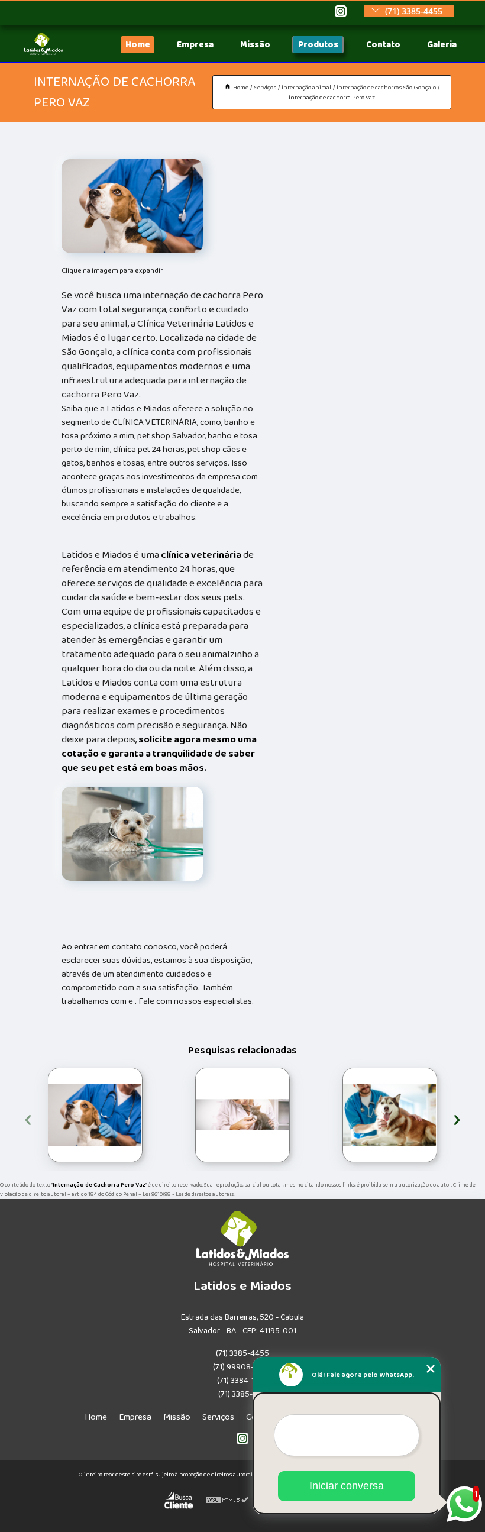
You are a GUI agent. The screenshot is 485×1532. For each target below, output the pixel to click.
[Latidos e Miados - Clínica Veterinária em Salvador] (43, 52)
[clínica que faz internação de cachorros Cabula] (389, 1115)
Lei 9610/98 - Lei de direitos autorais (188, 1194)
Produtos (318, 44)
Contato (383, 44)
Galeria (442, 44)
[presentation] (28, 1118)
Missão (255, 44)
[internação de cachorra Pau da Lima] (95, 1115)
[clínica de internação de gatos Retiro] (242, 1115)
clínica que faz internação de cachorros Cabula (336, 1115)
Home (137, 44)
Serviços (218, 1417)
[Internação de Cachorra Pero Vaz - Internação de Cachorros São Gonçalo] (132, 206)
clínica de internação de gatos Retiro (193, 1115)
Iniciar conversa (346, 1486)
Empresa (195, 44)
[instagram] (341, 12)
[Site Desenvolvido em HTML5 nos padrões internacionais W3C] (227, 1501)
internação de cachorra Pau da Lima (38, 1115)
